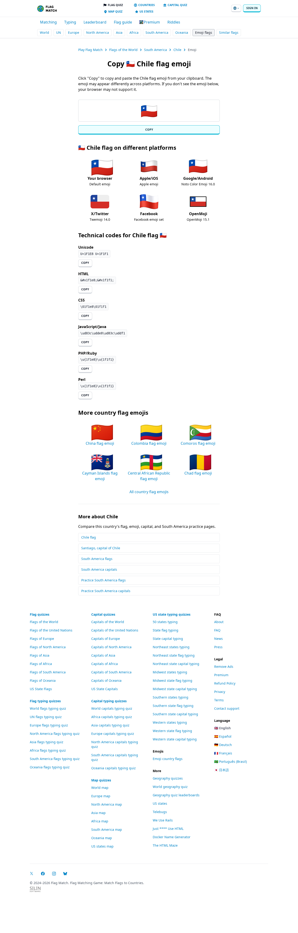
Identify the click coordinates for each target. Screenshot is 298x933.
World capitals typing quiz (111, 708)
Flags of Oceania (43, 680)
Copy (149, 130)
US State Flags (41, 689)
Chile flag (88, 537)
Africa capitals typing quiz (111, 717)
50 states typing (165, 622)
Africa (134, 32)
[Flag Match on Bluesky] (65, 873)
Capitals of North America (111, 647)
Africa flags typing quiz (48, 750)
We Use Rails (163, 820)
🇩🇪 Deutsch (223, 745)
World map (99, 787)
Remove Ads (223, 666)
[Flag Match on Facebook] (43, 873)
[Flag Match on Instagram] (54, 873)
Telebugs (160, 812)
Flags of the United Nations (51, 630)
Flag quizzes (39, 614)
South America (157, 32)
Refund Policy (224, 683)
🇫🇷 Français (223, 753)
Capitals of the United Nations (114, 630)
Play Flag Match (90, 49)
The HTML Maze (165, 845)
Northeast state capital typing (176, 664)
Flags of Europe (42, 638)
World (44, 32)
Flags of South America (48, 672)
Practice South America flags (103, 580)
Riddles (173, 22)
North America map (106, 804)
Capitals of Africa (104, 664)
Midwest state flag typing (172, 680)
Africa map (99, 821)
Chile (177, 49)
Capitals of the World (107, 622)
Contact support (226, 708)
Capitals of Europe (105, 638)
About (219, 622)
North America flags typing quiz (55, 733)
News (218, 638)
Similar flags (228, 32)
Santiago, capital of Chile (100, 548)
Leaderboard (95, 22)
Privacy (219, 691)
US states (160, 803)
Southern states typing (170, 697)
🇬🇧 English (222, 728)
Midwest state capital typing (175, 689)
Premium (221, 675)
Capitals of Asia (103, 655)
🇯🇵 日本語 (221, 770)
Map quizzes (101, 780)
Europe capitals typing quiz (112, 733)
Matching (48, 22)
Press (218, 647)
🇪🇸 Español (222, 736)
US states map (102, 846)
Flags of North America (48, 647)
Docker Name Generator (171, 837)
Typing (70, 22)
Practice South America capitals (105, 591)
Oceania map (101, 838)
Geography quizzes (168, 778)
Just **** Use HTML (168, 828)
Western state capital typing (175, 739)
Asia (119, 32)
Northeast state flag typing (174, 655)
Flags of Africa (41, 664)
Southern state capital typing (175, 714)
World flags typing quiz (48, 708)
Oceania (181, 32)
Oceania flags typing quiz (50, 767)
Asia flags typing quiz (46, 742)
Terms (219, 700)
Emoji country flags (168, 759)
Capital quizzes (103, 614)
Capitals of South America (111, 672)
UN (58, 32)
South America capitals (99, 569)
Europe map (100, 796)
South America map (106, 829)
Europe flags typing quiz (49, 725)
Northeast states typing (171, 647)
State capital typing (168, 638)
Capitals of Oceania (106, 680)
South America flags (96, 558)
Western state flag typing (172, 731)
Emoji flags (203, 32)
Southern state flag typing (173, 705)
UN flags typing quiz (46, 717)
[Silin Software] (35, 889)
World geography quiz (170, 786)
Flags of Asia (39, 655)
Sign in (252, 8)
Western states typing (170, 722)
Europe (73, 32)
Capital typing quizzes (109, 701)
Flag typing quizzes (45, 701)
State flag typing (165, 630)
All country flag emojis (149, 491)
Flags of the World (123, 49)
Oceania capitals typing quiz (113, 768)
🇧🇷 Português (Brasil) (230, 761)
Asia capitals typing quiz (110, 725)
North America (97, 32)
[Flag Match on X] (32, 873)
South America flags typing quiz (55, 759)
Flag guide (123, 22)
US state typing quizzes (171, 614)
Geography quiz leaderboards (176, 795)
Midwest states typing (170, 672)
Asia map (98, 813)
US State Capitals (104, 689)
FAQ (217, 630)
